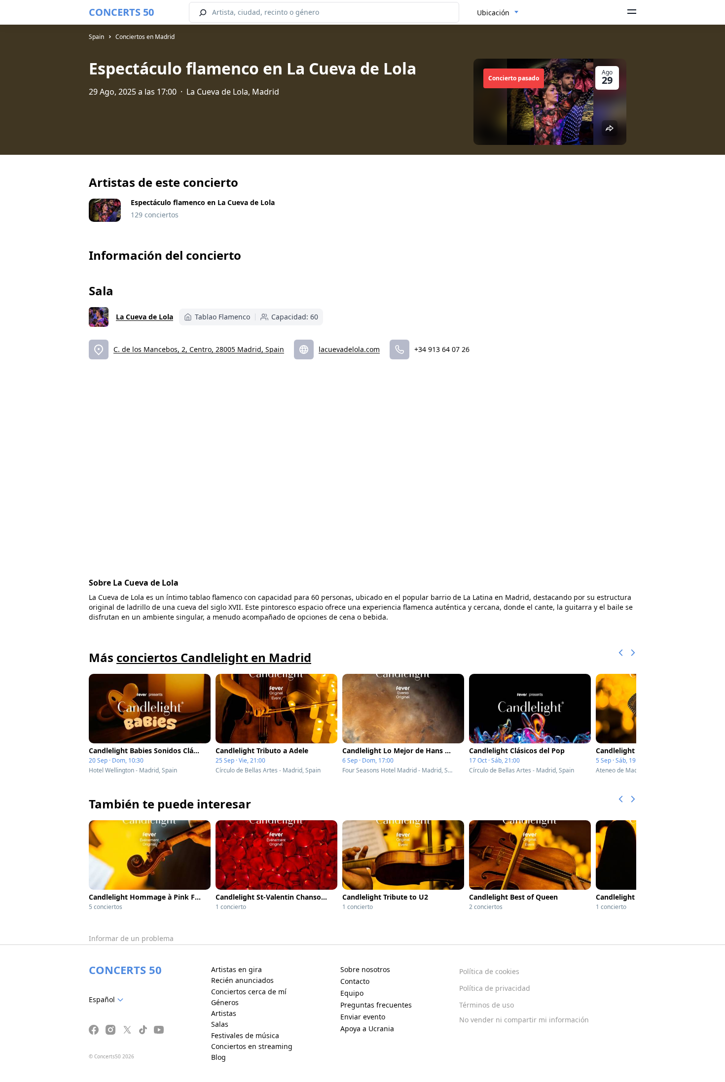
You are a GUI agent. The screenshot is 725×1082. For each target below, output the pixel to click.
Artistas (223, 1013)
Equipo (351, 993)
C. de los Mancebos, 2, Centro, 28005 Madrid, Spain (198, 349)
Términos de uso (486, 1005)
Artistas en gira (236, 969)
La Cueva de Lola (144, 316)
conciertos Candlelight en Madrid (213, 657)
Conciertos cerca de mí (249, 991)
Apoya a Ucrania (367, 1028)
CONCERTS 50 (121, 12)
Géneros (225, 1002)
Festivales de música (245, 1035)
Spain (96, 37)
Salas (219, 1024)
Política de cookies (489, 971)
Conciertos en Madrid (145, 37)
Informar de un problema (131, 938)
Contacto (354, 981)
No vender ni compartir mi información (524, 1019)
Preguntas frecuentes (376, 1005)
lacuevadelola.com (349, 349)
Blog (218, 1057)
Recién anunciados (242, 980)
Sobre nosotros (365, 969)
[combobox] (498, 13)
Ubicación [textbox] (493, 12)
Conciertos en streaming (251, 1046)
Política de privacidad (494, 988)
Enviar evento (362, 1016)
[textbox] (108, 1000)
